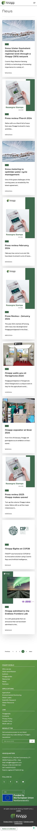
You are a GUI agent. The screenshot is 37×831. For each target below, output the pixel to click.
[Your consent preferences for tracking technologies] (34, 828)
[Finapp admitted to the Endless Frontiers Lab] (18, 602)
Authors (5, 674)
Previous (7, 651)
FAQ (3, 705)
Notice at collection (9, 829)
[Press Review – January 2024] (18, 303)
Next (30, 651)
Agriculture (6, 692)
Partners (5, 684)
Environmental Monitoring (11, 695)
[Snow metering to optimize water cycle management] (18, 168)
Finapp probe (7, 676)
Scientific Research (9, 700)
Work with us (7, 724)
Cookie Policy (7, 721)
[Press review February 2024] (18, 231)
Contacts (5, 716)
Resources (6, 679)
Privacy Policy (7, 719)
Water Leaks (6, 697)
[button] (34, 3)
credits (18, 810)
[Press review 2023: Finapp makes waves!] (18, 486)
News (7, 44)
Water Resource (8, 702)
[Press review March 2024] (18, 109)
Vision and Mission (9, 671)
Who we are (6, 669)
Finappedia (6, 714)
